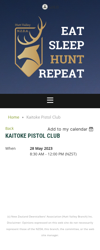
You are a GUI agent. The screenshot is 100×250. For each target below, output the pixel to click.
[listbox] (71, 129)
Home (13, 117)
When (10, 148)
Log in (54, 6)
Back (9, 128)
